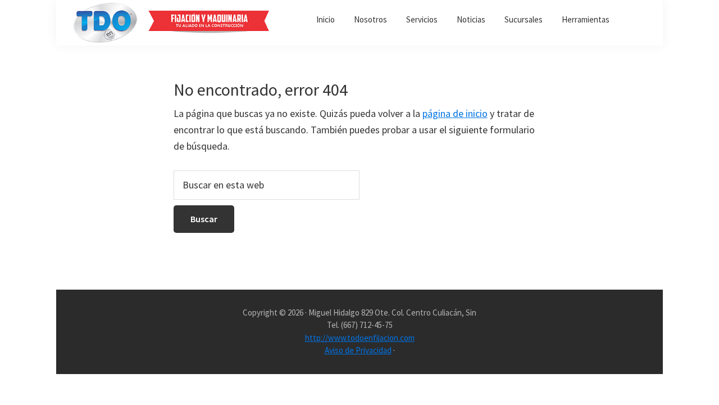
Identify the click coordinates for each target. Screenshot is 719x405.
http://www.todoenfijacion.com (360, 337)
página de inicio (455, 113)
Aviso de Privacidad (358, 350)
